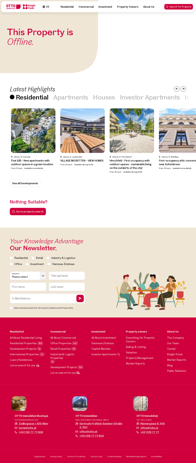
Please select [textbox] (20, 276)
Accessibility (156, 456)
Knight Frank (175, 354)
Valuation (131, 352)
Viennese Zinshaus (102, 343)
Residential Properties (23, 343)
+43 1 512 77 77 (149, 432)
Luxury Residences (21, 359)
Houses (104, 96)
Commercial (86, 6)
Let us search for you (22, 365)
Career (171, 348)
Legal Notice (39, 456)
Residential (67, 6)
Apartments (70, 96)
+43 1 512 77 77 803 (91, 436)
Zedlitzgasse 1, (33, 423)
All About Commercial (63, 337)
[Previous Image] (176, 89)
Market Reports (135, 363)
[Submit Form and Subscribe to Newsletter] (80, 298)
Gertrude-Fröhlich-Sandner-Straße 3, (100, 425)
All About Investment (103, 337)
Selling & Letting (136, 346)
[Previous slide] (8, 141)
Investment (105, 6)
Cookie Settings (114, 456)
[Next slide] (188, 141)
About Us (148, 6)
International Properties (24, 354)
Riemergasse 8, (152, 423)
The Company (175, 337)
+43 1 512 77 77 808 (31, 432)
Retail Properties (60, 348)
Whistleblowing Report (136, 456)
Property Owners (127, 6)
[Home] (21, 6)
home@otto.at (27, 428)
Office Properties (61, 343)
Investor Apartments (150, 96)
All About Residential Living (26, 337)
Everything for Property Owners (140, 339)
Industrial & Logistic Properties (62, 356)
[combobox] (28, 275)
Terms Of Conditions (76, 456)
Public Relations (176, 370)
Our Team (173, 343)
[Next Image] (183, 89)
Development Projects (23, 348)
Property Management (139, 358)
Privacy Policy (56, 456)
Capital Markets (101, 348)
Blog (170, 365)
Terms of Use (96, 456)
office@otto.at (88, 431)
